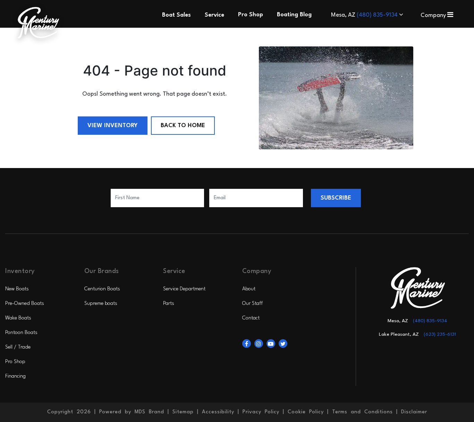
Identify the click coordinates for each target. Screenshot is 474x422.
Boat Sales (176, 15)
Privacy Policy (261, 412)
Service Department (184, 289)
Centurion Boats (102, 289)
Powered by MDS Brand (131, 412)
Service (214, 15)
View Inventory (112, 126)
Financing (15, 376)
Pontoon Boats (21, 332)
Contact (251, 318)
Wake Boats (18, 318)
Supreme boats (100, 303)
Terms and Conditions (362, 412)
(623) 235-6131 (440, 334)
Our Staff (252, 303)
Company (434, 15)
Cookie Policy (306, 412)
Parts (168, 303)
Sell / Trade (18, 347)
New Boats (17, 289)
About (248, 289)
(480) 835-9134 (378, 15)
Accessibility (218, 412)
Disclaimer (414, 412)
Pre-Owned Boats (24, 303)
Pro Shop (15, 361)
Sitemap (183, 412)
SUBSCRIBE (336, 198)
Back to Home (183, 126)
